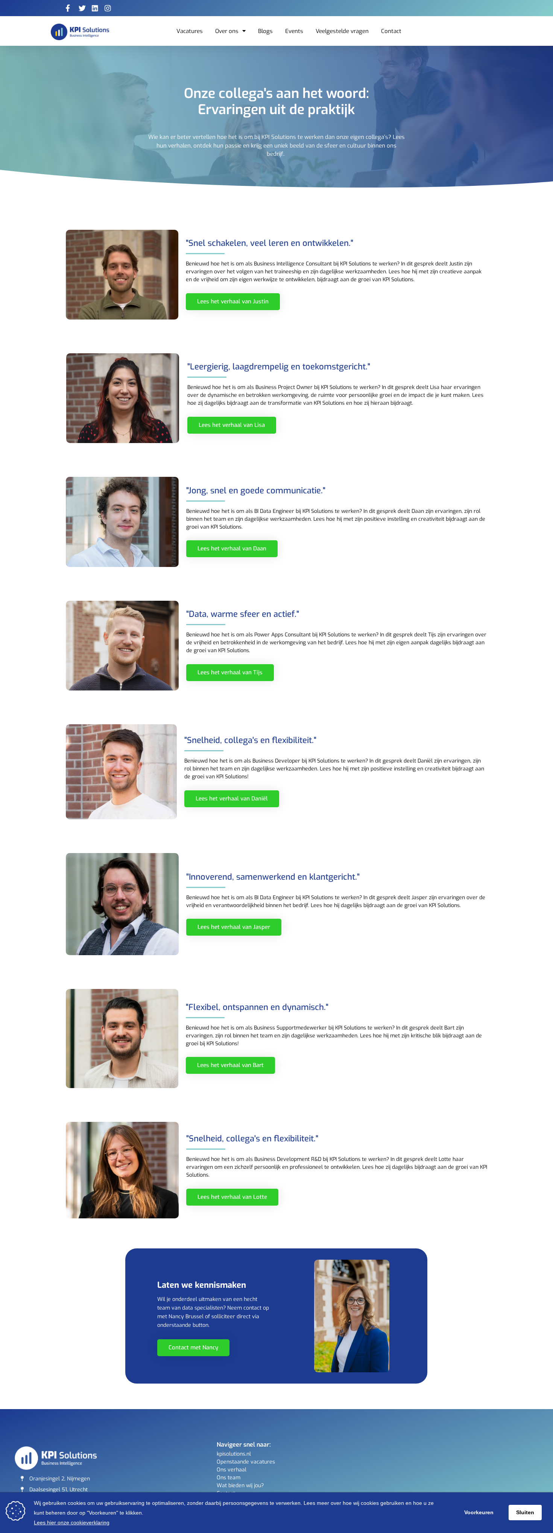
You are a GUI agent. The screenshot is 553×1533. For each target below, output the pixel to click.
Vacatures (189, 31)
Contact (391, 31)
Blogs (265, 31)
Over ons (227, 31)
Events (294, 31)
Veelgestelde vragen (342, 31)
